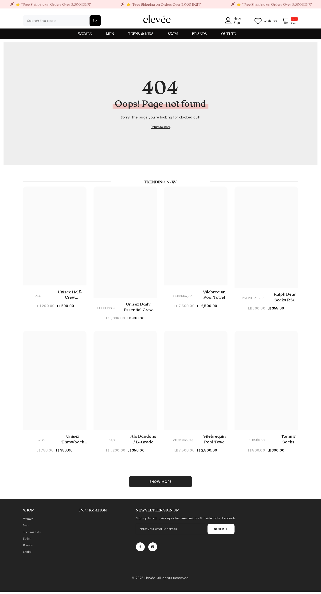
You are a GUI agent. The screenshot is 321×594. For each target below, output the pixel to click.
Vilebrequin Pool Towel (214, 294)
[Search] (62, 20)
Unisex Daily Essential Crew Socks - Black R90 (138, 307)
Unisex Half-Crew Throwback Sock (70, 294)
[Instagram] (152, 546)
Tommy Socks (288, 439)
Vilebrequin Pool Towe (214, 439)
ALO (38, 295)
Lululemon (106, 308)
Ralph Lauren (253, 298)
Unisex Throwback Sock (73, 439)
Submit (221, 529)
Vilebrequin (183, 295)
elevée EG (257, 440)
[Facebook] (140, 546)
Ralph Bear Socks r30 (285, 297)
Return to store (160, 126)
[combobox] (56, 20)
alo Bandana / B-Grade (143, 439)
